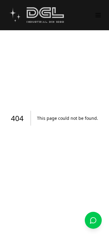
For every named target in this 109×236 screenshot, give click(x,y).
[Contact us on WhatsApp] (93, 220)
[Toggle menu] (98, 15)
